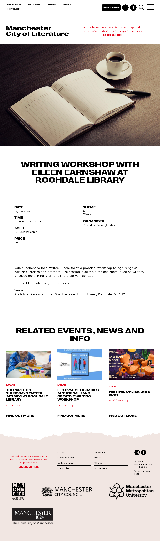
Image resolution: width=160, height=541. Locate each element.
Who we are (100, 463)
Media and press (65, 463)
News (67, 4)
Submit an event (66, 458)
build (136, 474)
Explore (34, 4)
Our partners (100, 468)
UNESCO (98, 458)
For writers (99, 452)
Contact (13, 8)
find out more (20, 415)
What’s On (14, 4)
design (146, 471)
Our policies (63, 468)
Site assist (111, 7)
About (52, 4)
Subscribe (113, 35)
